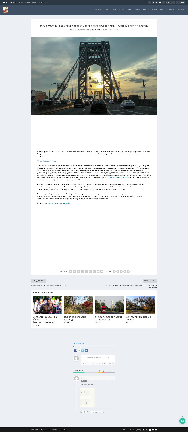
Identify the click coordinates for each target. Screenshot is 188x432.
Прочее (145, 9)
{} (107, 363)
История (122, 9)
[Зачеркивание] (91, 364)
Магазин (154, 9)
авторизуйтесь (79, 343)
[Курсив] (86, 364)
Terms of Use (126, 430)
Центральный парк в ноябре (138, 318)
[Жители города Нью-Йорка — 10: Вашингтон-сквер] (47, 305)
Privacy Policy (136, 430)
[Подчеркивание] (88, 364)
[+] (110, 363)
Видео (108, 9)
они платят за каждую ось (118, 177)
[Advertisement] (94, 134)
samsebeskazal (84, 30)
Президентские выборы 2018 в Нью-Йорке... (32, 2)
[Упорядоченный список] (94, 364)
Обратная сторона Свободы (75, 318)
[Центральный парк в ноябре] (140, 305)
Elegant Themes (45, 430)
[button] (76, 351)
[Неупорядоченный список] (96, 364)
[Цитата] (99, 364)
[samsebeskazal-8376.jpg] (46, 161)
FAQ (161, 9)
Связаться (180, 9)
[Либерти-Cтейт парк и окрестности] (109, 305)
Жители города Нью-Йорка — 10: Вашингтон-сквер (45, 319)
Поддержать (170, 9)
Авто (114, 9)
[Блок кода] (102, 364)
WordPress (64, 430)
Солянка (137, 9)
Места (130, 9)
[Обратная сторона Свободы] (78, 305)
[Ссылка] (105, 364)
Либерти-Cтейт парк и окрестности (108, 318)
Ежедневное (99, 9)
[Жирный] (83, 364)
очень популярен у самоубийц (59, 203)
